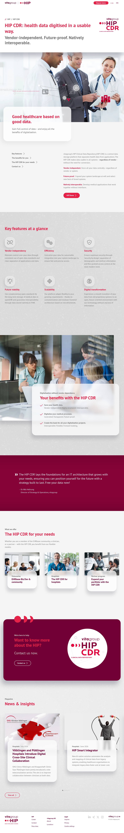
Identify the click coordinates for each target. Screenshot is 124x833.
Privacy (66, 823)
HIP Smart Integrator (85, 750)
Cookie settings (69, 826)
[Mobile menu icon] (117, 2)
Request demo (101, 3)
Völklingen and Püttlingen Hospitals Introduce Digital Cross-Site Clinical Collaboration (29, 755)
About (49, 821)
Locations (50, 824)
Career (34, 819)
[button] (62, 790)
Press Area (35, 826)
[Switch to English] (111, 3)
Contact (34, 823)
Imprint (66, 819)
